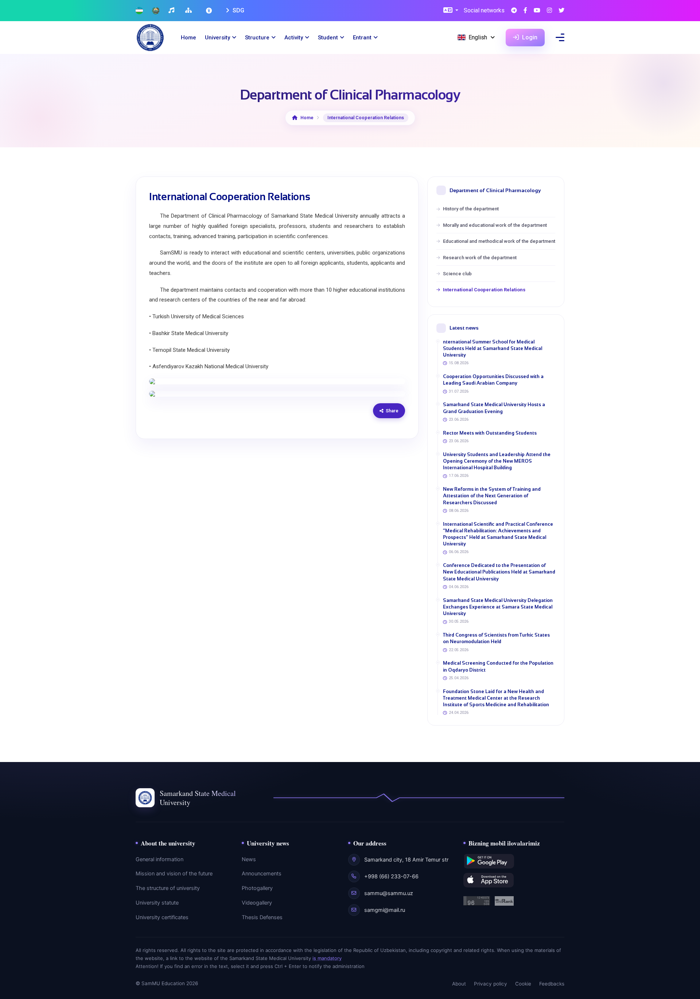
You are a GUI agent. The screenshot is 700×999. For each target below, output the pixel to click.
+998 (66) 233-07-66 (391, 876)
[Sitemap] (189, 10)
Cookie (523, 984)
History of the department (471, 208)
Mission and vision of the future (174, 873)
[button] (450, 10)
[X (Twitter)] (561, 10)
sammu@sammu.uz (388, 893)
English (478, 37)
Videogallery (257, 902)
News (249, 859)
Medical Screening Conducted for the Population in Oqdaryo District (498, 666)
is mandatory (327, 958)
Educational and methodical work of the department (499, 241)
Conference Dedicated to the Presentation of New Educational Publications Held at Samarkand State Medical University (499, 572)
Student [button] (328, 37)
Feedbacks (551, 984)
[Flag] (139, 10)
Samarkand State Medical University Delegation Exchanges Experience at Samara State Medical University (498, 607)
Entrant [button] (362, 37)
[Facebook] (525, 10)
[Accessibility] (210, 11)
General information (159, 859)
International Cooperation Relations (484, 289)
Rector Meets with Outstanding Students (490, 433)
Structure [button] (257, 37)
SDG (237, 10)
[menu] (560, 37)
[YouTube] (537, 10)
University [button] (217, 37)
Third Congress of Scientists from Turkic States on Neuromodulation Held (496, 638)
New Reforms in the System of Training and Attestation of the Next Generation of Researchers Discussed (492, 495)
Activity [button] (293, 37)
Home (188, 37)
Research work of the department (480, 257)
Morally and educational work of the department (495, 225)
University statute (157, 902)
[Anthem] (172, 10)
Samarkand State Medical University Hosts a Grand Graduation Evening (494, 408)
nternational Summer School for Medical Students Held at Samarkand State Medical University (492, 348)
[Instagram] (549, 10)
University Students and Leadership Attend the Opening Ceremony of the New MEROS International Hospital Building (497, 461)
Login (529, 37)
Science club (457, 273)
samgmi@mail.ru (384, 910)
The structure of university (168, 888)
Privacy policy (490, 984)
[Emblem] (155, 10)
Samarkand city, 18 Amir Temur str (406, 859)
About (459, 984)
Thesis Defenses (262, 917)
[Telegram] (514, 10)
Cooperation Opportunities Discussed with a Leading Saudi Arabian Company (493, 380)
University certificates (162, 917)
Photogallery (257, 888)
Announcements (261, 873)
